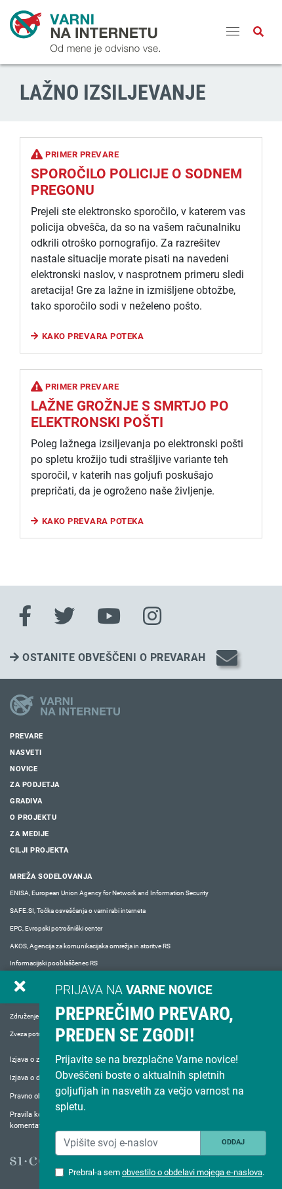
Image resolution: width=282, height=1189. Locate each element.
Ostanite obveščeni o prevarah (113, 657)
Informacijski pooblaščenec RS (54, 963)
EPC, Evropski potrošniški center (56, 928)
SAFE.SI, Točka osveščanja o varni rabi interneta (78, 910)
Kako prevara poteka (93, 336)
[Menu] (232, 32)
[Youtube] (109, 616)
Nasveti (26, 752)
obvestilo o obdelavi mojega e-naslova (192, 1172)
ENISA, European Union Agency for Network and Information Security (109, 893)
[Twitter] (64, 616)
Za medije (29, 834)
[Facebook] (25, 616)
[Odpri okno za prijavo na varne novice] (19, 987)
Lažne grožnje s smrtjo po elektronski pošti (130, 414)
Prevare (26, 736)
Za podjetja (35, 784)
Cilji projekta (39, 850)
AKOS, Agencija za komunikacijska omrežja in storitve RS (90, 946)
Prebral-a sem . (166, 1172)
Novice (23, 769)
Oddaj (233, 1142)
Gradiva (26, 801)
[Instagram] (152, 616)
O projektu (33, 817)
